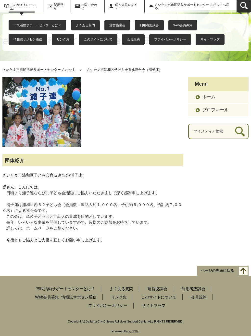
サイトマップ (210, 39)
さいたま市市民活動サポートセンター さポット (38, 70)
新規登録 (58, 6)
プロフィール (215, 109)
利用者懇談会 (149, 25)
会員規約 (133, 39)
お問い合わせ (89, 6)
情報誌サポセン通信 (27, 39)
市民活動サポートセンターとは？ (37, 25)
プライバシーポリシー (170, 39)
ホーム (208, 96)
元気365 (133, 331)
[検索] (240, 131)
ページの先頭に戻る (217, 271)
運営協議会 (117, 25)
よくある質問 (85, 25)
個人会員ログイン (126, 6)
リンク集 (63, 39)
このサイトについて (23, 6)
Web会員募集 (182, 25)
